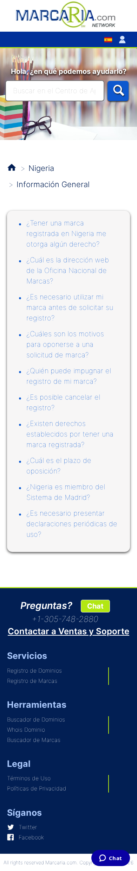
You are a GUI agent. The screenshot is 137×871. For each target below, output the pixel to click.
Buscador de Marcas (33, 739)
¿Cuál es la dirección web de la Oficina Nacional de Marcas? (67, 270)
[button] (124, 39)
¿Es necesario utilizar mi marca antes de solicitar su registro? (69, 307)
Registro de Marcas (32, 680)
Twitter (28, 827)
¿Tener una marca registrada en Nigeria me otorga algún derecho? (66, 233)
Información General (53, 184)
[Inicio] (68, 14)
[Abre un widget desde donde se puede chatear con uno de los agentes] (110, 858)
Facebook (31, 837)
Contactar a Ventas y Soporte (68, 631)
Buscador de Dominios (36, 719)
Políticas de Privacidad (36, 788)
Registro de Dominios (34, 670)
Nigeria (41, 168)
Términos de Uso (29, 778)
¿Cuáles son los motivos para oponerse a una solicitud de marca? (65, 344)
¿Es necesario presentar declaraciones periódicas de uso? (71, 524)
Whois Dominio (26, 729)
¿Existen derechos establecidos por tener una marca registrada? (69, 434)
